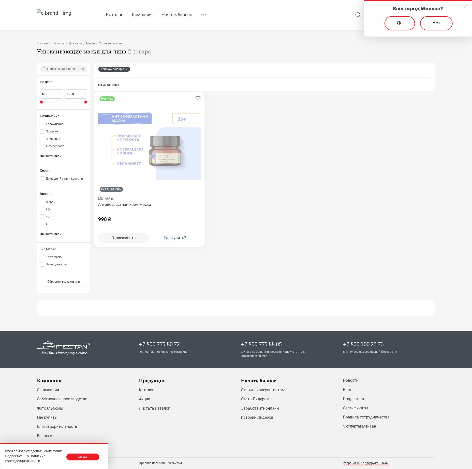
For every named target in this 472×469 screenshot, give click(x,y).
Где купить (47, 417)
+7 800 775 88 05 (261, 344)
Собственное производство (62, 399)
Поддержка (353, 398)
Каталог (146, 390)
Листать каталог (154, 408)
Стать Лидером (255, 399)
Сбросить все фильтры (63, 281)
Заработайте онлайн (260, 408)
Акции (144, 399)
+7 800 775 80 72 (159, 344)
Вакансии (46, 435)
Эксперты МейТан (359, 426)
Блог (347, 389)
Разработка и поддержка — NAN (365, 463)
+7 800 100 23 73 (363, 344)
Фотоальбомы (50, 408)
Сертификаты (355, 408)
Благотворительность (57, 426)
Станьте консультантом (263, 390)
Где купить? (175, 237)
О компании (48, 390)
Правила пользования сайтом (160, 463)
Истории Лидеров (257, 417)
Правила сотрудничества (366, 417)
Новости (350, 380)
